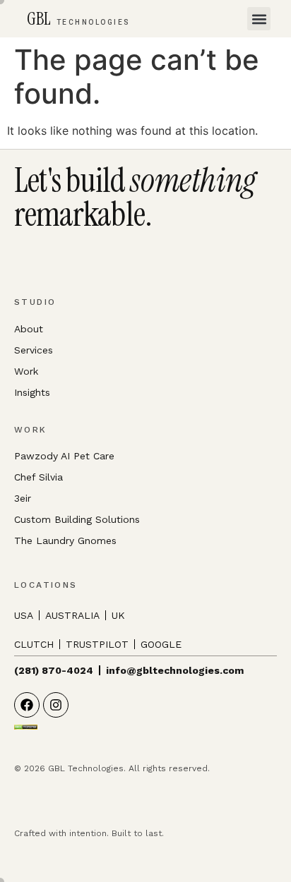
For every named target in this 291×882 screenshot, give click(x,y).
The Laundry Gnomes (65, 540)
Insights (32, 392)
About (28, 328)
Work (26, 371)
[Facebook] (27, 705)
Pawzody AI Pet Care (64, 455)
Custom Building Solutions (77, 519)
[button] (259, 18)
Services (33, 350)
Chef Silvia (38, 477)
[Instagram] (56, 705)
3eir (22, 498)
